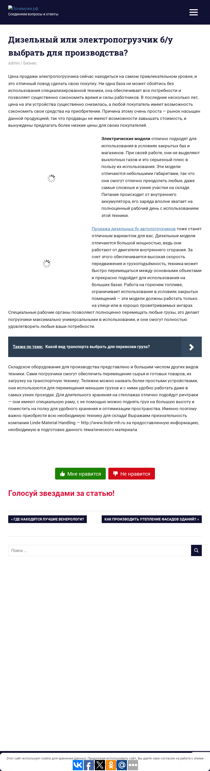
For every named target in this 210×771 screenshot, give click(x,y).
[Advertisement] (46, 643)
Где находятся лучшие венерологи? (49, 520)
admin (14, 63)
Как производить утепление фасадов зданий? (150, 520)
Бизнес (30, 63)
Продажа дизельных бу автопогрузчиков (134, 228)
